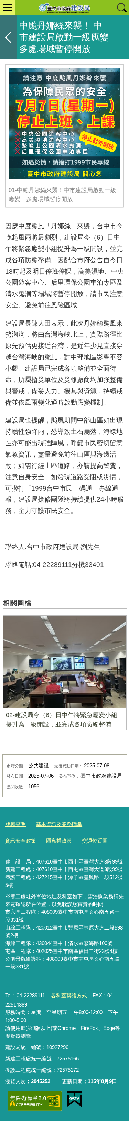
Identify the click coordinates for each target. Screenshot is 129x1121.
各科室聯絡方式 (69, 995)
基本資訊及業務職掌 (59, 824)
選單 (7, 7)
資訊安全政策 (20, 841)
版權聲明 (15, 824)
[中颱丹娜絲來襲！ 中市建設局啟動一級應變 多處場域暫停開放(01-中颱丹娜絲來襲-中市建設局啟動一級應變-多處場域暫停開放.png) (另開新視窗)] (64, 123)
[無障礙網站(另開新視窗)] (35, 1100)
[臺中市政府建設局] (64, 7)
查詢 (121, 7)
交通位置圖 (95, 841)
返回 (8, 37)
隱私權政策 (59, 841)
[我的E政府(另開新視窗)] (74, 1099)
